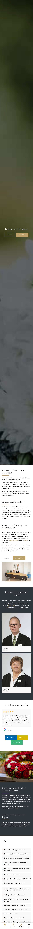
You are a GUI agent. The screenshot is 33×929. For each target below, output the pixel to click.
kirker (7, 547)
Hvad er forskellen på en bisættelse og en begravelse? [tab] (16, 900)
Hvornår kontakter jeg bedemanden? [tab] (14, 850)
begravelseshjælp (13, 540)
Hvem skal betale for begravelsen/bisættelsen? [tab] (17, 879)
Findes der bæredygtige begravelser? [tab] (14, 905)
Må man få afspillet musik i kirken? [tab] (14, 918)
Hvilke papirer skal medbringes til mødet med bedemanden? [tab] (17, 869)
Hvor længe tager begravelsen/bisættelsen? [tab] (16, 858)
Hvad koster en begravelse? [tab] (12, 875)
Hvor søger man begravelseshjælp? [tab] (14, 883)
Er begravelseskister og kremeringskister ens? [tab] (17, 922)
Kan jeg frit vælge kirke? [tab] (11, 914)
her (8, 607)
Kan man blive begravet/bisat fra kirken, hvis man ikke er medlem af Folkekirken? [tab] (16, 890)
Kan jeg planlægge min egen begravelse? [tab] (15, 909)
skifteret (26, 540)
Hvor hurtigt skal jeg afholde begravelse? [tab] (15, 854)
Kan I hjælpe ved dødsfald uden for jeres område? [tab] (15, 863)
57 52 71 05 (11, 605)
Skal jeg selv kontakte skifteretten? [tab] (14, 895)
